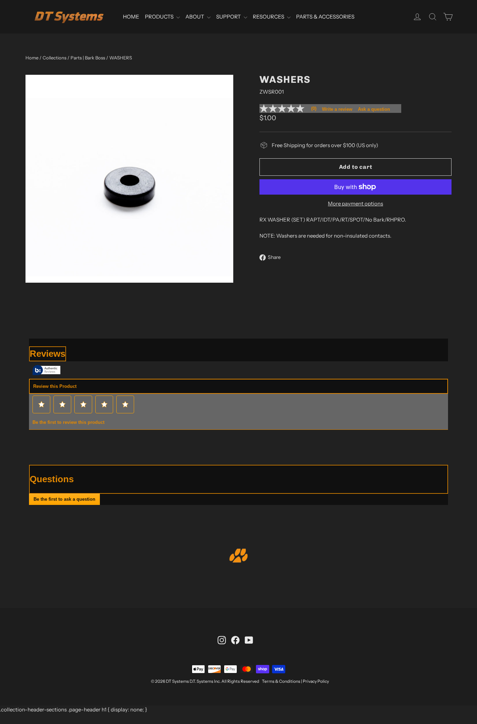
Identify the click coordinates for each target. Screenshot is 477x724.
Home (31, 57)
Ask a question (374, 109)
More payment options (355, 203)
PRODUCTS (160, 16)
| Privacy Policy (315, 681)
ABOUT (195, 16)
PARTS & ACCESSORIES (325, 16)
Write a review (337, 109)
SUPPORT (229, 16)
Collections (54, 57)
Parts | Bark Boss (88, 57)
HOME (131, 16)
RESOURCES (269, 16)
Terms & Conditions (281, 681)
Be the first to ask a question (64, 499)
